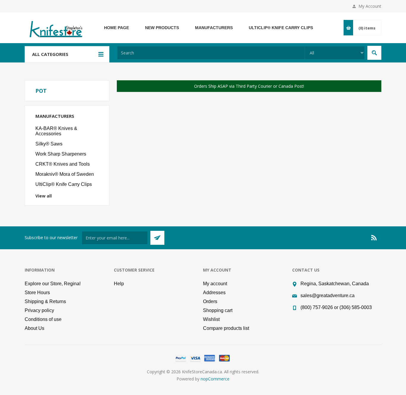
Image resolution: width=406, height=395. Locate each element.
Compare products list (226, 328)
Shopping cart (217, 310)
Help (119, 283)
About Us (34, 328)
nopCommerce (215, 379)
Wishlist (211, 319)
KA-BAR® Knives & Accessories (56, 131)
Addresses (214, 292)
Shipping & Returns (45, 301)
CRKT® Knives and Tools (62, 164)
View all (43, 196)
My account (215, 283)
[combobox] (211, 52)
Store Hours (37, 292)
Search (374, 53)
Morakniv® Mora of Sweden (64, 174)
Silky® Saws (48, 143)
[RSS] (374, 237)
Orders (210, 301)
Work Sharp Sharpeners (60, 153)
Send (157, 238)
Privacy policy (39, 310)
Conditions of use (43, 319)
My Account (369, 6)
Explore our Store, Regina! (53, 283)
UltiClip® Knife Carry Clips (63, 184)
